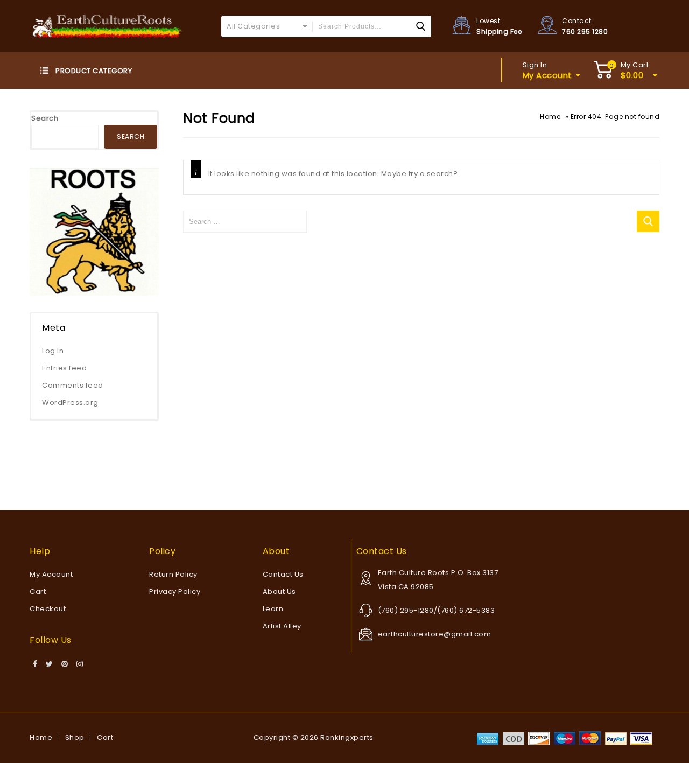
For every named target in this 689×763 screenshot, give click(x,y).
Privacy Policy (174, 591)
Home (550, 116)
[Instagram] (80, 664)
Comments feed (72, 385)
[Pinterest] (65, 664)
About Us (279, 591)
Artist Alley (282, 626)
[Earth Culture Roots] (107, 25)
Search (44, 118)
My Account (51, 574)
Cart (38, 591)
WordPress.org (70, 402)
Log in (53, 351)
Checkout (48, 609)
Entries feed (64, 368)
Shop (75, 737)
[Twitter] (50, 664)
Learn (273, 609)
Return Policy (173, 574)
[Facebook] (35, 664)
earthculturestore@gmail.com (434, 634)
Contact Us (283, 574)
